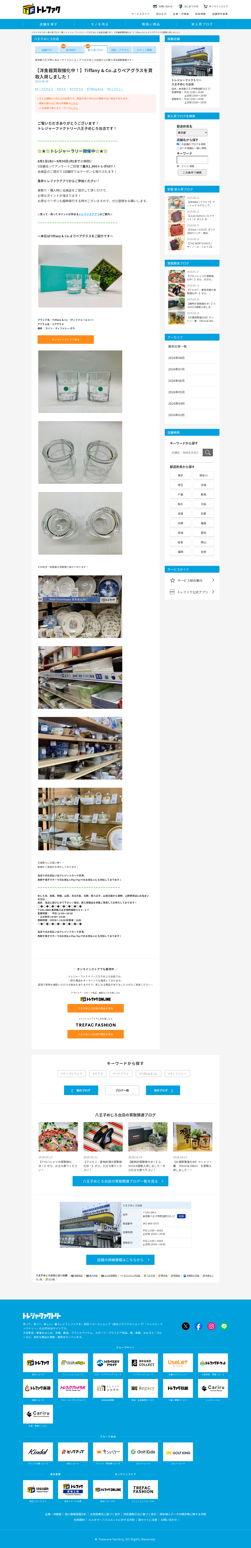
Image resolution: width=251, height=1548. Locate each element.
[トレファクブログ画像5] (80, 637)
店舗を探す (49, 24)
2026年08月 (176, 357)
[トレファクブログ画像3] (80, 483)
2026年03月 (176, 415)
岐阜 (180, 542)
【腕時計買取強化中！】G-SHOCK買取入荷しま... (201, 305)
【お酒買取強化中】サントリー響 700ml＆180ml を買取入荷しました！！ (192, 1166)
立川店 (51, 1279)
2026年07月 (176, 369)
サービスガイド (140, 14)
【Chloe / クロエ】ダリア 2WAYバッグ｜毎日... (201, 231)
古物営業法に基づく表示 (105, 1514)
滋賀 (180, 513)
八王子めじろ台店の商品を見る (95, 1008)
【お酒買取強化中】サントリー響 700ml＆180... (201, 319)
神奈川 (203, 475)
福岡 (180, 552)
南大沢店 (93, 1275)
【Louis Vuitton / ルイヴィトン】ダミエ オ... (200, 217)
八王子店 (151, 1275)
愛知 (203, 533)
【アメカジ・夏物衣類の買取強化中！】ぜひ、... (201, 291)
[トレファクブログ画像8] (80, 850)
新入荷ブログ (202, 24)
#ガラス (61, 89)
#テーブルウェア (44, 89)
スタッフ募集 (144, 50)
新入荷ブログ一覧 (55, 32)
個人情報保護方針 (76, 1514)
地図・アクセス (120, 50)
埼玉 (180, 485)
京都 (203, 513)
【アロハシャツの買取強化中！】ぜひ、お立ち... (200, 277)
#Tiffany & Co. (95, 89)
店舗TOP (46, 50)
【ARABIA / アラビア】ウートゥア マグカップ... (201, 203)
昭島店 (177, 1275)
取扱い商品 (151, 24)
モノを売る (100, 24)
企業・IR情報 (181, 14)
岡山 (203, 542)
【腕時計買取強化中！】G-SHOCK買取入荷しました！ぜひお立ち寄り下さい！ (146, 1166)
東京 (180, 475)
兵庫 (180, 523)
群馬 (203, 494)
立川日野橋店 (110, 1275)
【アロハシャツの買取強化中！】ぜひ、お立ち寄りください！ (58, 1166)
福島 (203, 523)
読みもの (161, 14)
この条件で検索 (192, 172)
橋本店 (164, 1275)
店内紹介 (71, 50)
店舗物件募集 (220, 14)
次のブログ (161, 1090)
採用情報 (200, 14)
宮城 (180, 533)
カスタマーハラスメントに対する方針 (111, 1520)
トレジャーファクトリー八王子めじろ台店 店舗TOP (88, 32)
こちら (74, 103)
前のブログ (83, 1090)
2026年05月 (176, 392)
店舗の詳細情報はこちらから (120, 1259)
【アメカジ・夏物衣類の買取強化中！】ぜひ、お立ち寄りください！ (102, 1166)
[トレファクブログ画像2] (80, 412)
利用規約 (79, 1520)
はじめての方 (191, 6)
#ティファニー (115, 89)
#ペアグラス (76, 89)
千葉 (180, 494)
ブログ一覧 (122, 1090)
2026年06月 (176, 380)
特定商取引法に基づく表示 (139, 1514)
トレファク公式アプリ (192, 592)
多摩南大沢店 (193, 1275)
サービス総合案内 (190, 580)
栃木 (180, 504)
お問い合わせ (169, 1520)
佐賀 (203, 552)
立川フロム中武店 (132, 1275)
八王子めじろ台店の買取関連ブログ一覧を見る (120, 1181)
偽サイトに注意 (147, 1520)
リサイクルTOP (38, 32)
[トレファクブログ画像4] (80, 554)
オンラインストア (218, 6)
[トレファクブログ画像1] (80, 307)
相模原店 (78, 1275)
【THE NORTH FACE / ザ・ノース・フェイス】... (201, 245)
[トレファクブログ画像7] (80, 779)
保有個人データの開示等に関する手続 (183, 1514)
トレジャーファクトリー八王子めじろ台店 (187, 82)
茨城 (203, 485)
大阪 (203, 504)
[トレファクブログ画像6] (80, 708)
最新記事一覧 (177, 346)
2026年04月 (176, 403)
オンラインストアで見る (66, 339)
